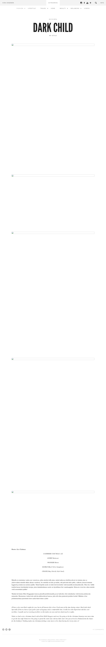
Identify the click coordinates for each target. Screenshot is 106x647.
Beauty (63, 8)
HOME (53, 8)
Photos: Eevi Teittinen (19, 549)
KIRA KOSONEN (8, 3)
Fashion (20, 8)
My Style (53, 35)
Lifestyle (32, 8)
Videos (87, 8)
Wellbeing (75, 8)
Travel (43, 8)
